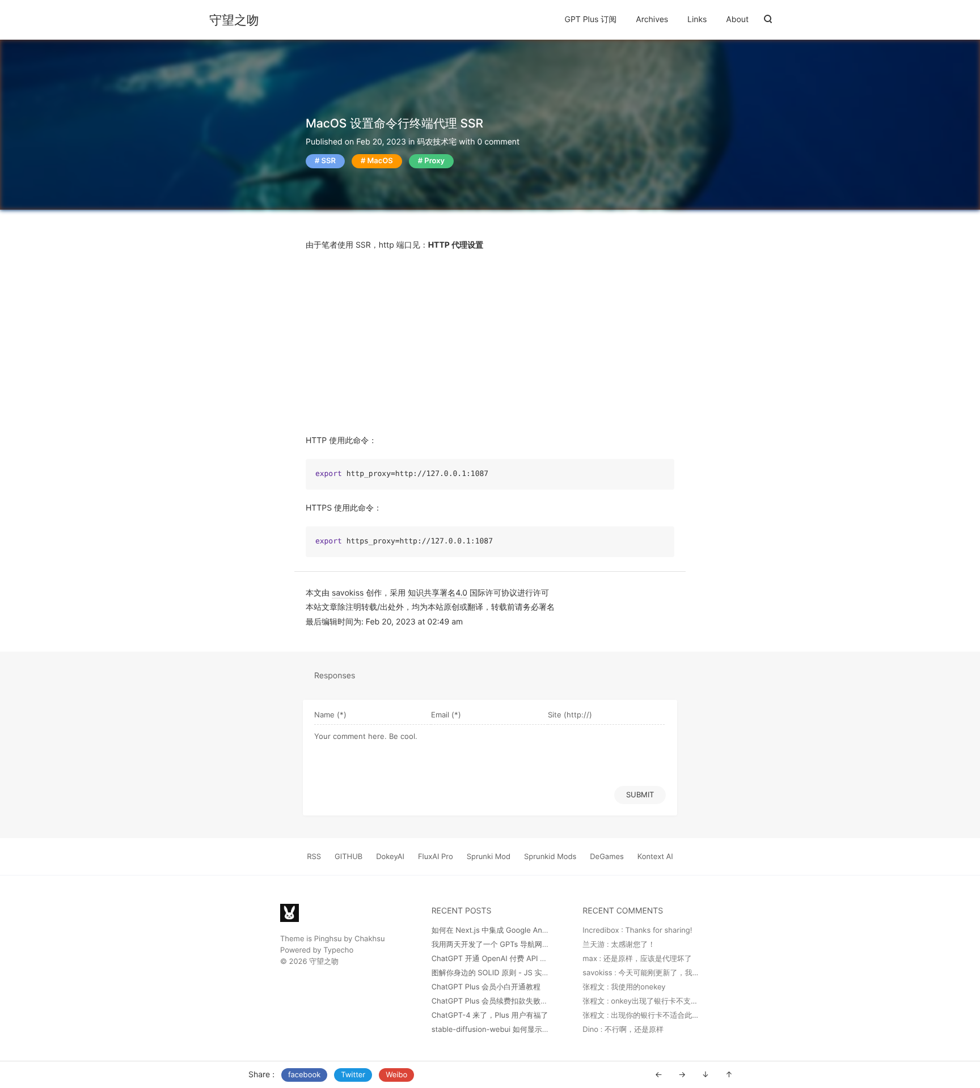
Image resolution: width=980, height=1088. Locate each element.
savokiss (348, 593)
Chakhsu (369, 939)
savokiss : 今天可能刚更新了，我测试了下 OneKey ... (670, 973)
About (737, 19)
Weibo (396, 1075)
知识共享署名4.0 (437, 593)
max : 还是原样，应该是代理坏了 (637, 958)
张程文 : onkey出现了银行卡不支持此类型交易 (658, 1001)
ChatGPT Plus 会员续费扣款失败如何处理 (501, 1001)
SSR (329, 160)
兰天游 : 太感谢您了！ (618, 944)
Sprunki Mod (488, 856)
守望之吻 (234, 20)
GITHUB (348, 856)
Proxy (434, 160)
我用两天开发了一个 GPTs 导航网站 (491, 944)
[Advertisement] (490, 343)
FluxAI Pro (435, 856)
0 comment (498, 142)
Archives (652, 19)
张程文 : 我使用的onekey (623, 987)
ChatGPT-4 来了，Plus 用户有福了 (490, 1015)
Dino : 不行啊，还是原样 (623, 1029)
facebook (304, 1075)
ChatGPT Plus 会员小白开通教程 (486, 987)
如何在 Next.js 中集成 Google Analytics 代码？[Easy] (521, 930)
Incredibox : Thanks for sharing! (637, 930)
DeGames (607, 856)
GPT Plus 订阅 (591, 19)
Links (697, 19)
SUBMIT (640, 794)
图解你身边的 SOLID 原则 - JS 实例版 (494, 973)
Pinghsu (328, 939)
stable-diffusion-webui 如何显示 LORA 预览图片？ (517, 1029)
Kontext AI (655, 856)
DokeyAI (390, 856)
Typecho (338, 950)
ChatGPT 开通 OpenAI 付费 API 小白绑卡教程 (508, 958)
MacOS (379, 160)
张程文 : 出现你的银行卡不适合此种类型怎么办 (659, 1015)
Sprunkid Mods (550, 856)
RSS (314, 856)
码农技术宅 (437, 142)
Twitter (353, 1075)
